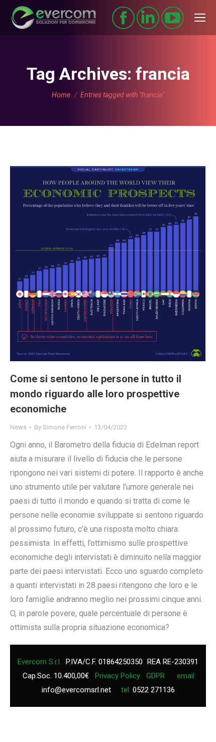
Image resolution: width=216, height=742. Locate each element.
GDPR (155, 675)
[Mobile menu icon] (200, 18)
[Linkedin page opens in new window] (148, 18)
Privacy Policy (117, 675)
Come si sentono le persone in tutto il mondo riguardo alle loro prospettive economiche (95, 394)
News (18, 427)
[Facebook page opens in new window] (123, 18)
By (60, 427)
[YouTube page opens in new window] (172, 18)
